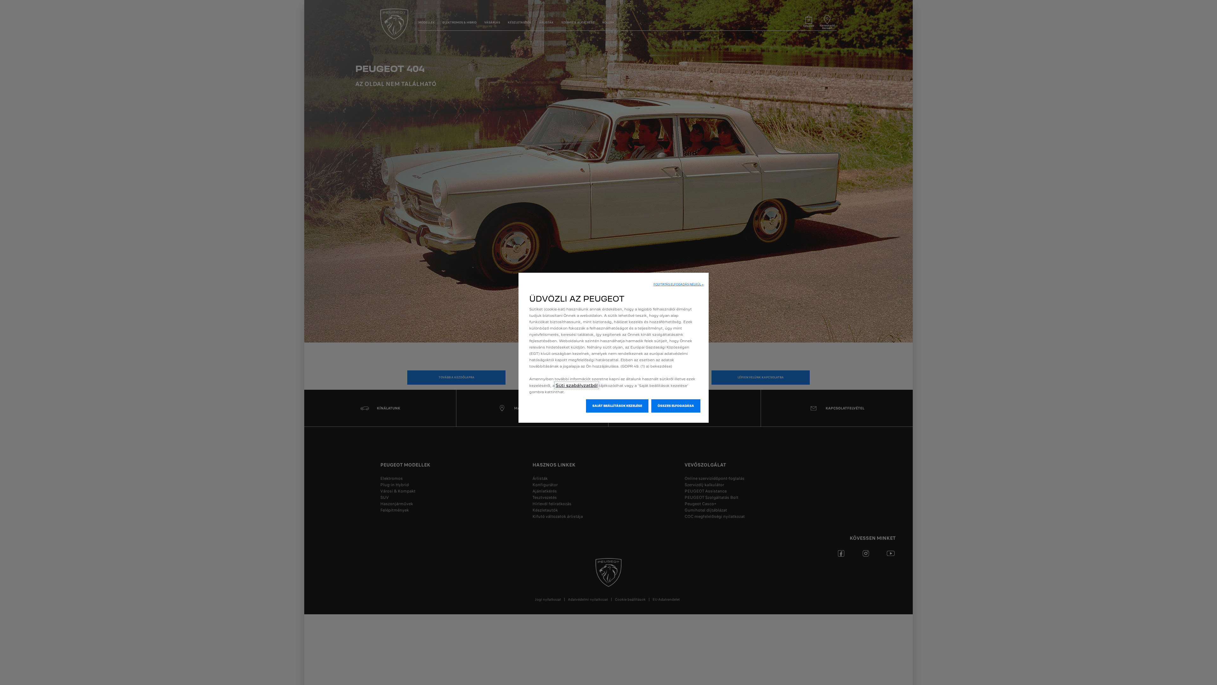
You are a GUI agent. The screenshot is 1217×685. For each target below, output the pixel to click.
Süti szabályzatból (577, 385)
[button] (679, 284)
